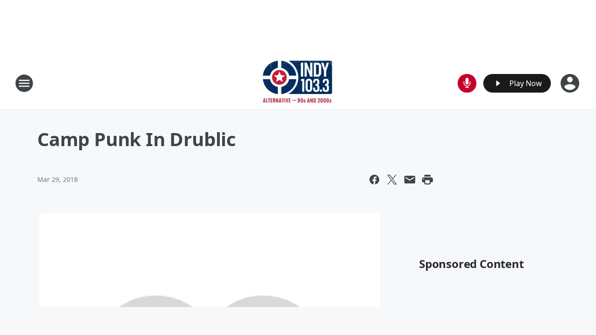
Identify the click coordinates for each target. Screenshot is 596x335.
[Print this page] (427, 179)
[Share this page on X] (392, 179)
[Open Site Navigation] (24, 83)
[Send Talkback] (467, 83)
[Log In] (571, 83)
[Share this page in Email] (409, 179)
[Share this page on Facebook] (374, 179)
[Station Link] (298, 83)
